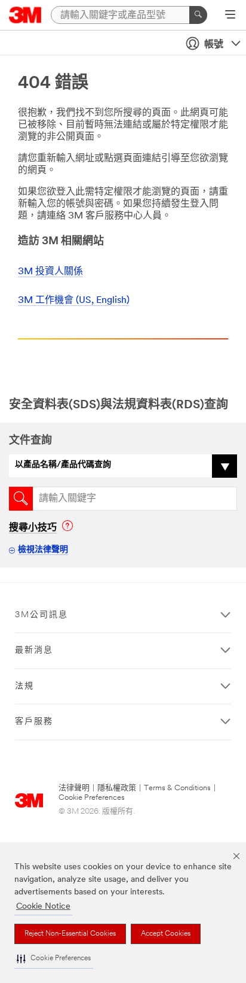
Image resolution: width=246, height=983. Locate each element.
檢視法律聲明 (43, 549)
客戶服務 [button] (34, 721)
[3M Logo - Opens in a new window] (25, 15)
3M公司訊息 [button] (41, 615)
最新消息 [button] (34, 650)
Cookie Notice (43, 906)
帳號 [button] (214, 45)
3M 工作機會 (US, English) (74, 300)
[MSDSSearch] (21, 499)
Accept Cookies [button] (165, 934)
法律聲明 (74, 788)
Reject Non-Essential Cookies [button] (70, 934)
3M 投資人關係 (50, 272)
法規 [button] (24, 686)
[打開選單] (230, 15)
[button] (53, 959)
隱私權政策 (116, 788)
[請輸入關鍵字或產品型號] (198, 15)
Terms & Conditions (177, 788)
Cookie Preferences (92, 798)
